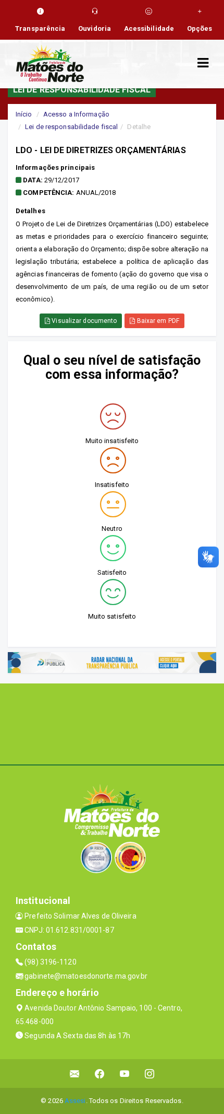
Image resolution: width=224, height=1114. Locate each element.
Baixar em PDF (157, 320)
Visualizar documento (83, 320)
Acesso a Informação (76, 114)
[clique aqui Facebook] (100, 1073)
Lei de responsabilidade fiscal (71, 127)
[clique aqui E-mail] (75, 1073)
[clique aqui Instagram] (150, 1073)
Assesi (75, 1101)
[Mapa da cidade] (112, 722)
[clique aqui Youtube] (125, 1073)
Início (24, 114)
